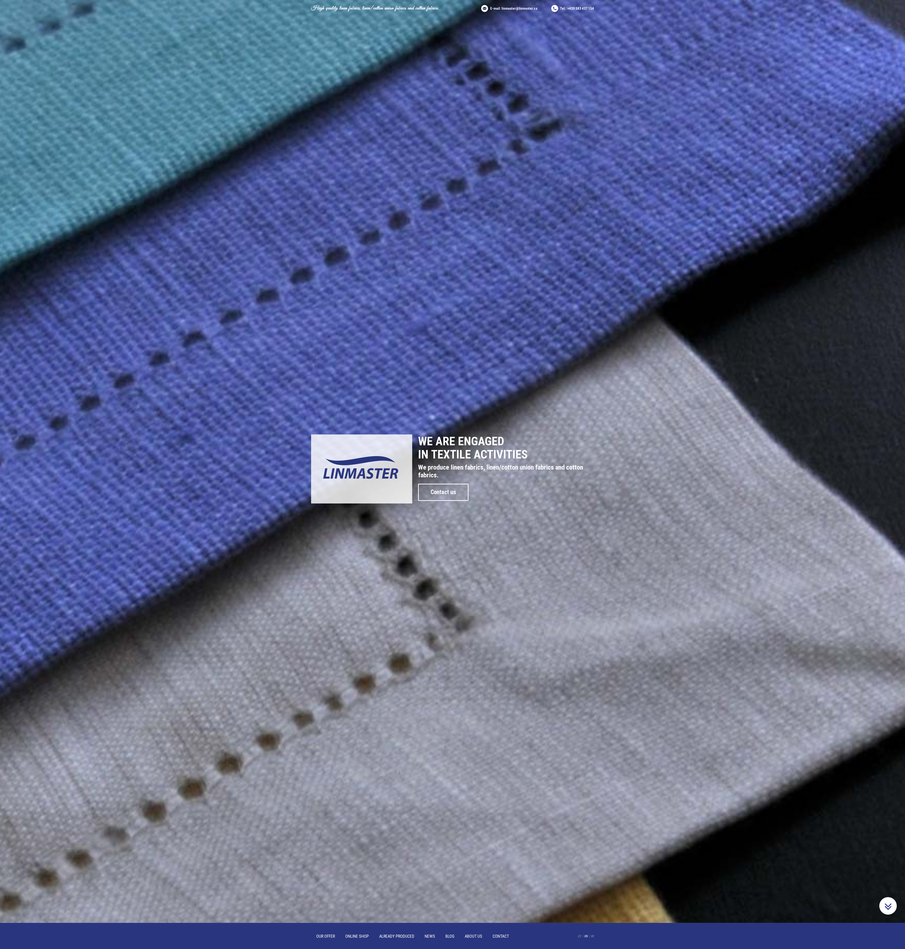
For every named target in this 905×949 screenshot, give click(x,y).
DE (592, 936)
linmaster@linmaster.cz (520, 8)
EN (586, 936)
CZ (579, 936)
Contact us (443, 492)
